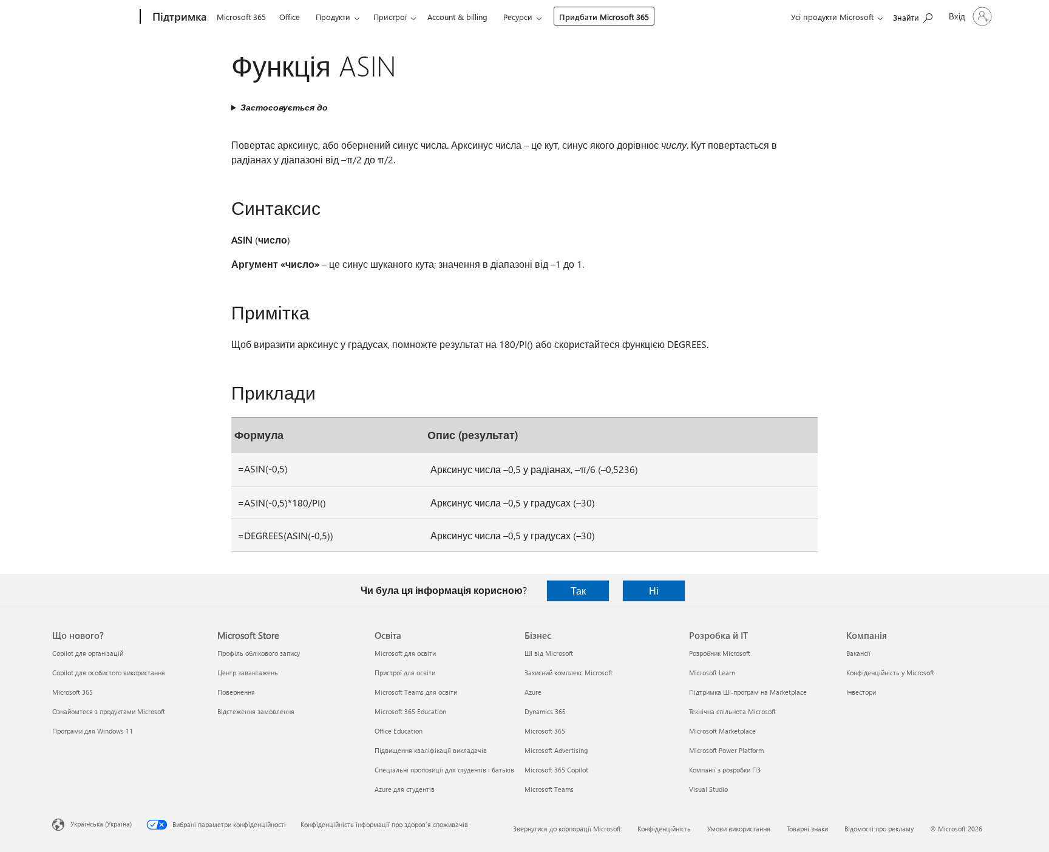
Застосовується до (284, 107)
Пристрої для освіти (405, 672)
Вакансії (858, 653)
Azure (532, 692)
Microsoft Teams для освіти (416, 692)
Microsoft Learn (712, 672)
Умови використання (738, 828)
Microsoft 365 (241, 17)
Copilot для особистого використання (108, 672)
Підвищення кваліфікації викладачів (431, 750)
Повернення (236, 692)
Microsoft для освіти (405, 653)
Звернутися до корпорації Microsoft (567, 828)
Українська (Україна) (101, 823)
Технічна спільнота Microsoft (732, 711)
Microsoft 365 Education (410, 711)
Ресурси (517, 17)
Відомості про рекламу (879, 828)
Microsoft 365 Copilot (556, 769)
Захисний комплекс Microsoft (568, 672)
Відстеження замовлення (255, 711)
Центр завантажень (247, 672)
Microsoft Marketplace (722, 730)
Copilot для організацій (87, 653)
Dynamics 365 (545, 711)
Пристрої (390, 17)
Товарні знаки (807, 828)
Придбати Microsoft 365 (604, 17)
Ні (654, 590)
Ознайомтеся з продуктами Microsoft (108, 711)
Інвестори (861, 692)
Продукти (333, 17)
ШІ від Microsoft (548, 653)
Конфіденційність (664, 828)
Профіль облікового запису (258, 653)
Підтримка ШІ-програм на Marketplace (748, 692)
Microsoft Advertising (556, 750)
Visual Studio (708, 789)
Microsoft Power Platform (726, 750)
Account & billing (457, 17)
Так (578, 590)
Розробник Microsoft (719, 653)
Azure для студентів (405, 789)
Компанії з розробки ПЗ (725, 769)
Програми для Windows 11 (92, 730)
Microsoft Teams (549, 789)
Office (289, 17)
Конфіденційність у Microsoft (890, 672)
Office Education (399, 730)
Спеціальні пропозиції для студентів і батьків (444, 769)
